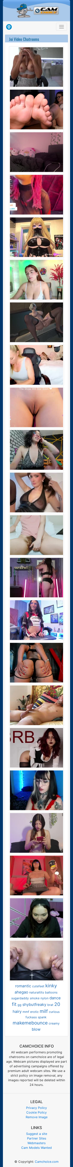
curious (54, 1012)
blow (36, 1029)
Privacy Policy (36, 1108)
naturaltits (36, 992)
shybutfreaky (34, 1004)
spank (42, 1017)
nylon (44, 998)
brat (50, 1005)
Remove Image (36, 1117)
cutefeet (38, 986)
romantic (23, 986)
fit (14, 1004)
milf (44, 1011)
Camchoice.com (47, 1162)
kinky (51, 985)
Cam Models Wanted (36, 1148)
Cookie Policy (36, 1112)
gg (19, 1005)
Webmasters (36, 1143)
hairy (17, 1011)
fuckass (31, 1017)
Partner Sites (36, 1138)
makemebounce (30, 1023)
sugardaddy (20, 998)
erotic (34, 1012)
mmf (26, 1012)
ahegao (21, 992)
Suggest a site (36, 1134)
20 (57, 1004)
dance (55, 998)
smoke (35, 998)
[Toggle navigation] (61, 27)
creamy (54, 1023)
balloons (51, 992)
